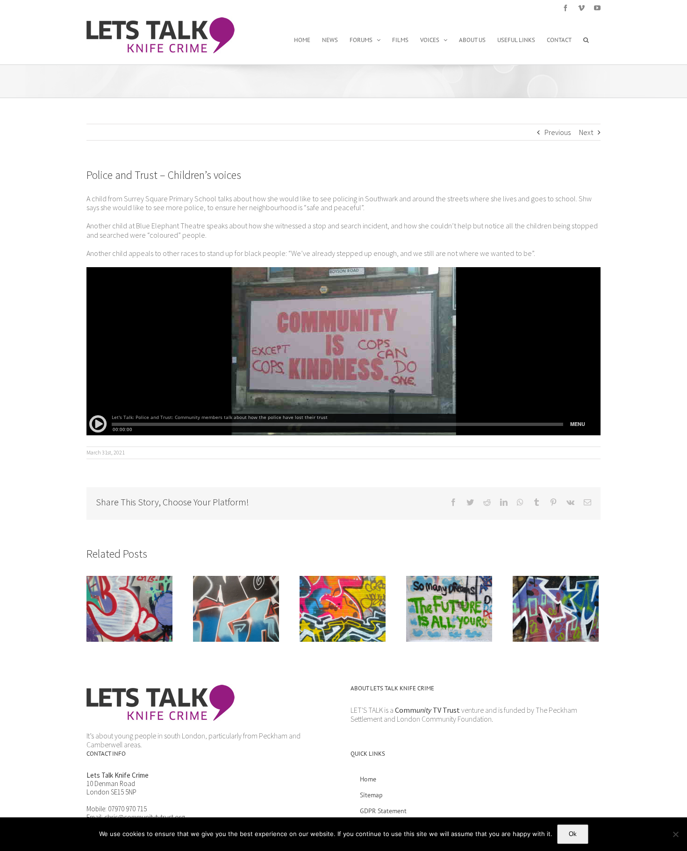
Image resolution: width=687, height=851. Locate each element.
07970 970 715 (127, 808)
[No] (675, 834)
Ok (573, 833)
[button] (586, 39)
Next (586, 132)
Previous (557, 132)
